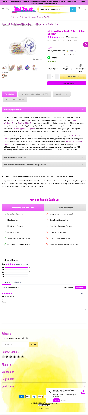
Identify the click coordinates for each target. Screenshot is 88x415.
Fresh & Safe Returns (67, 69)
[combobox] (54, 9)
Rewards (15, 17)
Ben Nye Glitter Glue (25, 123)
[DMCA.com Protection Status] (44, 406)
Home (4, 24)
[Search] (73, 9)
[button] (66, 51)
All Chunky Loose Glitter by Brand (20, 24)
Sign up (33, 344)
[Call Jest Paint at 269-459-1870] (7, 8)
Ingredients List (61, 94)
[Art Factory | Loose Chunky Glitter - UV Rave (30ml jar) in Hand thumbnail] (19, 67)
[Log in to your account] (79, 8)
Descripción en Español (15, 99)
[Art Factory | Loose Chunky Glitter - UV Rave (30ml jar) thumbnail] (4, 67)
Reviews (24, 17)
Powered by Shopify (44, 408)
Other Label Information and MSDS (34, 94)
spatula (32, 128)
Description (9, 94)
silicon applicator (20, 128)
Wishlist (33, 17)
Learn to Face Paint (44, 17)
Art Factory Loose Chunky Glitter (46, 24)
